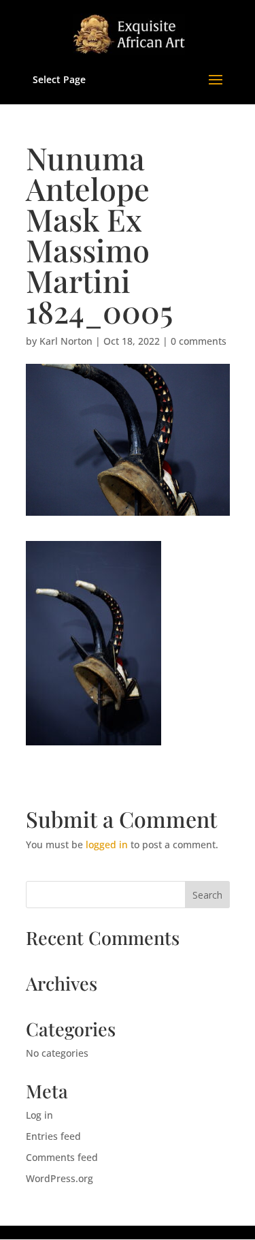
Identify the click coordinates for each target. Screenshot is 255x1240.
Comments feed (62, 1157)
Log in (39, 1115)
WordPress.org (59, 1178)
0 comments (198, 341)
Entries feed (53, 1136)
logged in (107, 844)
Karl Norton (65, 341)
